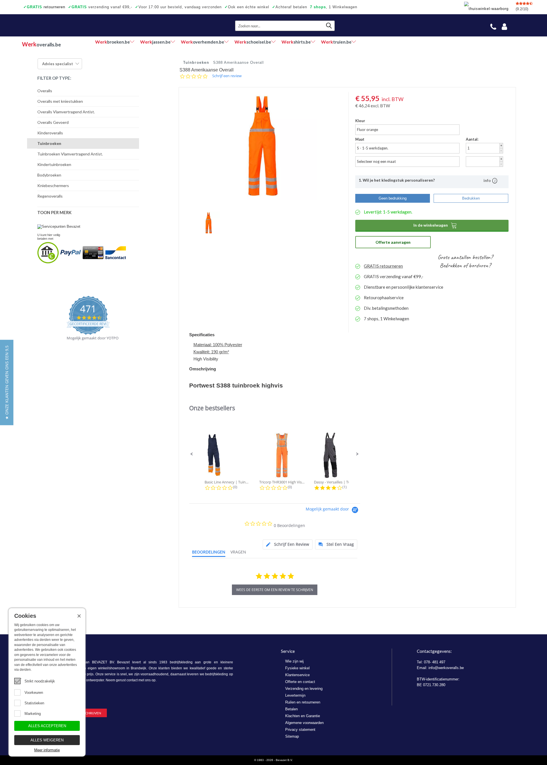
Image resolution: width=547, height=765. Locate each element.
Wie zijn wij (294, 661)
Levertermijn (295, 695)
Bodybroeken (49, 175)
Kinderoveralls (50, 132)
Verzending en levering (304, 688)
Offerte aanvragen (393, 242)
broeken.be (112, 41)
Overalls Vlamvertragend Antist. (66, 111)
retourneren (44, 7)
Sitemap (292, 736)
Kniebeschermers (53, 185)
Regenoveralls (50, 196)
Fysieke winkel (297, 668)
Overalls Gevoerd (53, 122)
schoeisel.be (252, 41)
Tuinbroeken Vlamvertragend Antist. (70, 153)
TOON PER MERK (54, 212)
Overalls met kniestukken (60, 101)
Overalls (44, 90)
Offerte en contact (300, 682)
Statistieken (34, 703)
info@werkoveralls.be (446, 668)
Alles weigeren (47, 740)
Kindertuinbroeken (54, 164)
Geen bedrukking (393, 198)
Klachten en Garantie (302, 716)
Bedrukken (471, 198)
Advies (57, 63)
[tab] (288, 544)
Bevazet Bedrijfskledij (57, 25)
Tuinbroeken (49, 143)
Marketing (33, 713)
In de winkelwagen (435, 225)
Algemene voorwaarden (304, 723)
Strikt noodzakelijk (40, 681)
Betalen (291, 709)
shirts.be (296, 41)
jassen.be (155, 41)
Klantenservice (297, 675)
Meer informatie (47, 750)
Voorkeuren (34, 692)
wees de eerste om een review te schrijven (274, 589)
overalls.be (41, 44)
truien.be (336, 41)
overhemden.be (202, 41)
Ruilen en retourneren (302, 702)
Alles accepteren (47, 726)
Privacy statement (300, 729)
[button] (191, 454)
